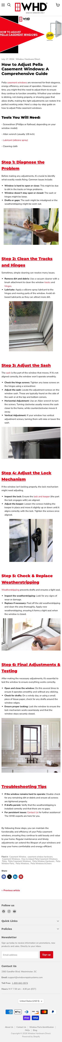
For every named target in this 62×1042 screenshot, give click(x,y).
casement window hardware (40, 856)
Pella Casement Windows (19, 861)
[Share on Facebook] (4, 876)
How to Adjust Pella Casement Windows (39, 859)
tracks (47, 282)
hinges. (8, 286)
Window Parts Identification (41, 1027)
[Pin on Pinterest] (21, 876)
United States (29, 1001)
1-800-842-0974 (20, 983)
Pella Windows (22, 863)
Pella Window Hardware (43, 861)
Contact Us (21, 1027)
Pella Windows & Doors (41, 863)
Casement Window (17, 856)
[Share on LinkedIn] (15, 876)
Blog (35, 1030)
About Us (9, 1027)
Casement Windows (11, 859)
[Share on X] (9, 876)
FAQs (27, 1030)
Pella (4, 861)
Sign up (46, 954)
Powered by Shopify (31, 1036)
